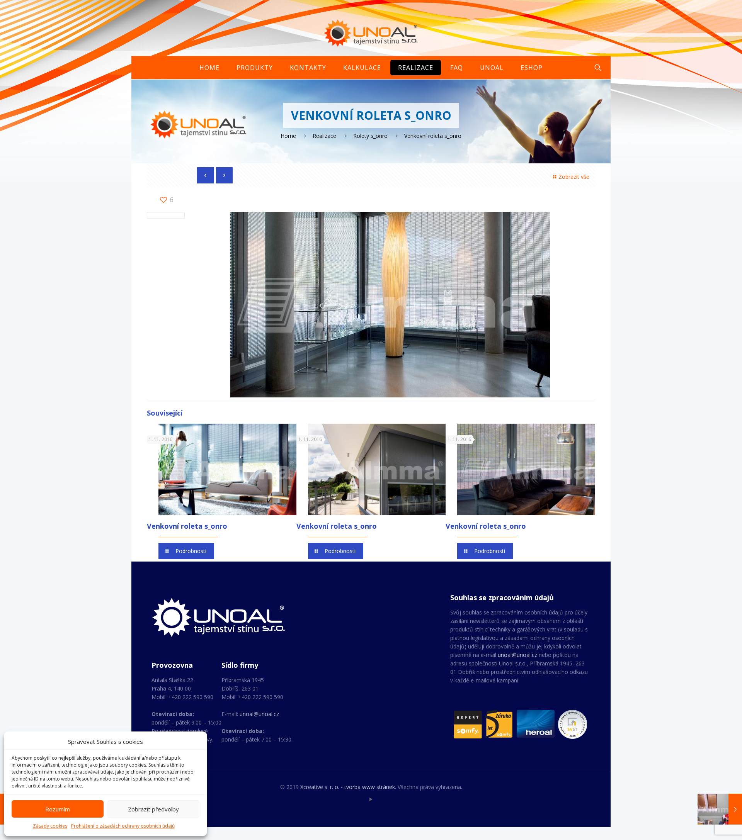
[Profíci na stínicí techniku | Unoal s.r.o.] (371, 33)
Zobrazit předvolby (153, 809)
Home (288, 135)
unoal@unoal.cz (259, 714)
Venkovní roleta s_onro (187, 526)
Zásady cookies (50, 826)
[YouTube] (371, 799)
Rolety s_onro (370, 135)
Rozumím (57, 809)
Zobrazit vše (573, 176)
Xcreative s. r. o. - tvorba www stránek (347, 787)
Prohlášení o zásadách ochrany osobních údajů (123, 826)
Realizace (324, 135)
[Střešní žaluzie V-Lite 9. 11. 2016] (720, 809)
